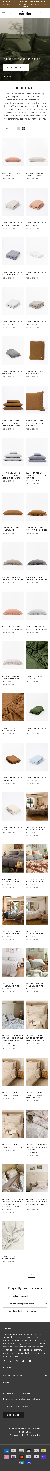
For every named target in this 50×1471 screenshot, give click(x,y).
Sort (5, 128)
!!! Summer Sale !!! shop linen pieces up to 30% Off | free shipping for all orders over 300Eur (25, 4)
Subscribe (13, 1415)
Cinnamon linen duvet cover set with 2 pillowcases (12, 423)
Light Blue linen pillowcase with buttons (11, 933)
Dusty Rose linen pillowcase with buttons (35, 881)
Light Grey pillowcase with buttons (11, 985)
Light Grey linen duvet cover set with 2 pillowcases (12, 475)
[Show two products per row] (23, 128)
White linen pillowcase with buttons (35, 933)
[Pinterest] (23, 1361)
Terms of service (17, 1435)
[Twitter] (11, 1361)
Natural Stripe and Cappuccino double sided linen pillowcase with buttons (12, 1204)
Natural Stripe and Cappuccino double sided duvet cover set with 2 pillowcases (12, 1040)
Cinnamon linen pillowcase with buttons (35, 423)
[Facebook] (4, 1361)
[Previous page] (18, 1275)
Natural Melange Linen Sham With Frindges (11, 678)
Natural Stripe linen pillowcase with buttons (35, 1095)
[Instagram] (17, 1361)
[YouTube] (30, 1361)
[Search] (41, 13)
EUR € (10, 13)
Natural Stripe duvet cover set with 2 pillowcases (36, 1037)
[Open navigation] (3, 13)
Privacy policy (33, 1435)
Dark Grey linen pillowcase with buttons (11, 881)
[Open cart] (46, 13)
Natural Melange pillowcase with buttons (35, 985)
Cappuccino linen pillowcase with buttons (35, 829)
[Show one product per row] (18, 128)
